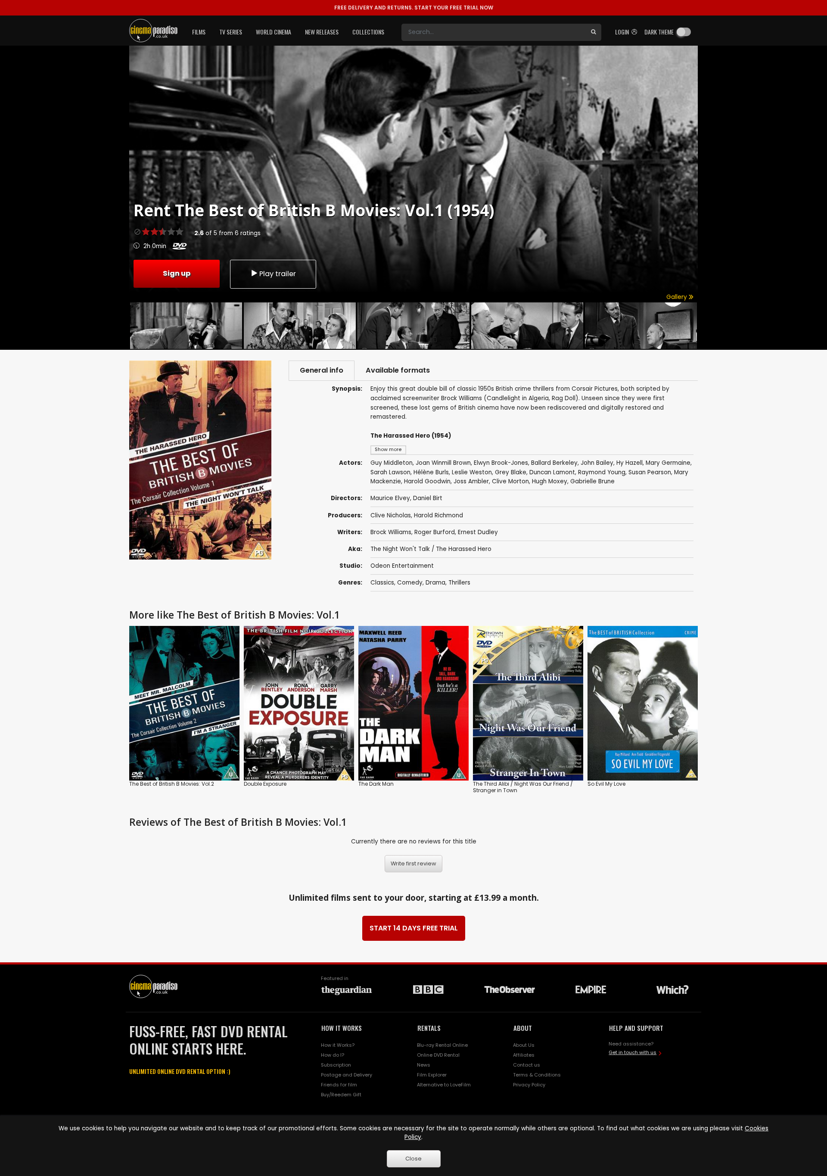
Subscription (336, 1064)
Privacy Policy (529, 1084)
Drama (435, 583)
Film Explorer (432, 1074)
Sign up (176, 273)
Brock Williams (390, 532)
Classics (382, 583)
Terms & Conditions (537, 1074)
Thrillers (459, 583)
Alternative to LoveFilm (444, 1084)
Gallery (677, 297)
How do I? (332, 1055)
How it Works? (337, 1045)
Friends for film (339, 1084)
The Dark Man (376, 783)
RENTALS (429, 1028)
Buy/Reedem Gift (341, 1094)
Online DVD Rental (438, 1055)
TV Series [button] (230, 31)
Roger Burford (434, 532)
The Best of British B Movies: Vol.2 (171, 783)
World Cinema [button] (273, 31)
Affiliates (524, 1055)
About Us (524, 1045)
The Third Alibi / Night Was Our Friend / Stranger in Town (523, 787)
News (423, 1064)
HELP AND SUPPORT (636, 1028)
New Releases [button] (322, 31)
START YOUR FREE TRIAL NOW (413, 7)
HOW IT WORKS (341, 1028)
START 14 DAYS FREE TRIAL (414, 928)
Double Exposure (265, 783)
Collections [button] (368, 31)
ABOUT (522, 1028)
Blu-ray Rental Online (442, 1045)
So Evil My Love (606, 783)
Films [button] (198, 31)
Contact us (526, 1064)
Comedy (410, 583)
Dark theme (659, 31)
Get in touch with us (632, 1052)
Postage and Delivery (346, 1074)
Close (413, 1158)
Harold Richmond (438, 515)
